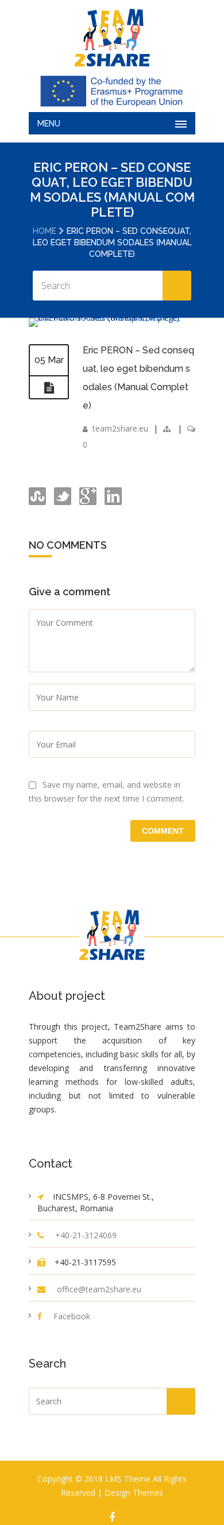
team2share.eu (120, 428)
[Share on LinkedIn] (112, 501)
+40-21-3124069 (86, 1235)
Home (44, 231)
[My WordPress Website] (112, 38)
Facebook (71, 1316)
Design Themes (134, 1492)
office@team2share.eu (99, 1289)
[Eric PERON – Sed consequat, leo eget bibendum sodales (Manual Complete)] (112, 317)
